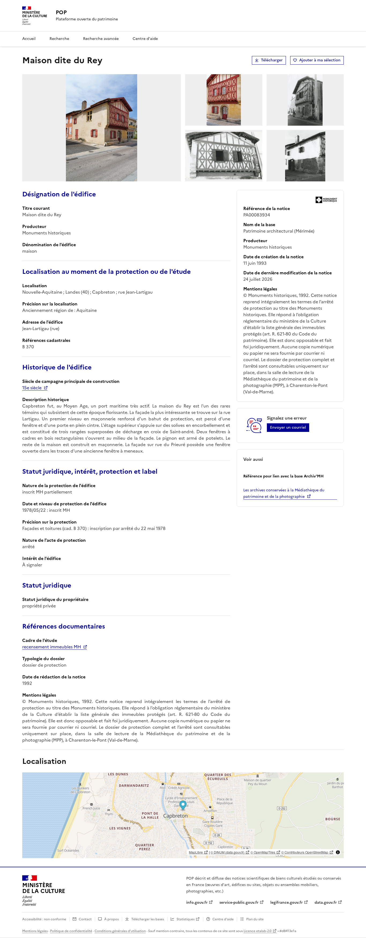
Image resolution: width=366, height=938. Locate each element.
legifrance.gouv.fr (286, 902)
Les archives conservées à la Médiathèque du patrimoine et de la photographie (283, 493)
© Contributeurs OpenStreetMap (304, 852)
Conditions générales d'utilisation (120, 931)
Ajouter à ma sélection (320, 60)
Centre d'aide (145, 39)
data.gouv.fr (326, 902)
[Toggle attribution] (338, 852)
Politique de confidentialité (71, 931)
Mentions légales (35, 931)
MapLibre (196, 852)
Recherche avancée (101, 39)
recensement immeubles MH (51, 647)
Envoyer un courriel (288, 427)
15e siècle (32, 387)
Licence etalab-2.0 (257, 931)
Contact (85, 919)
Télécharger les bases (147, 919)
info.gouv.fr (197, 902)
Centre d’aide (223, 919)
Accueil (29, 39)
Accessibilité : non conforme (44, 919)
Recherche (59, 39)
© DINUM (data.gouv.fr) (227, 852)
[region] (183, 815)
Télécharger (272, 60)
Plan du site (255, 919)
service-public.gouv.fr (239, 902)
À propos (111, 919)
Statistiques (186, 919)
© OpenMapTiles (263, 852)
